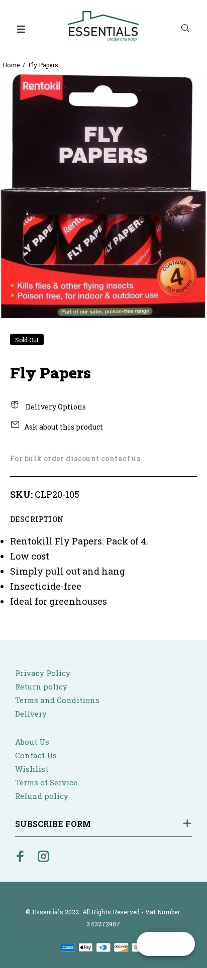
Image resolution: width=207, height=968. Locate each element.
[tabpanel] (103, 196)
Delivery (31, 714)
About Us (32, 742)
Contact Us (36, 755)
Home (11, 65)
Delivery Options (55, 406)
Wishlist (31, 769)
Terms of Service (46, 782)
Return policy (41, 686)
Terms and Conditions (57, 700)
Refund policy (41, 796)
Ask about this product (63, 427)
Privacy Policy (42, 673)
